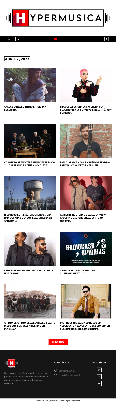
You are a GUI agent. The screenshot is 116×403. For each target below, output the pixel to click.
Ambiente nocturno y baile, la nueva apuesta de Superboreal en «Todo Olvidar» (83, 217)
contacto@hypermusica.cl (69, 375)
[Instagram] (9, 39)
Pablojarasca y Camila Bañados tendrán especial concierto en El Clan (85, 164)
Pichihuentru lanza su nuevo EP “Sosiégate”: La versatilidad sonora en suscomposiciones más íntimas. (85, 326)
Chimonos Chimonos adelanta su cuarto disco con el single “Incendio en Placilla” (29, 326)
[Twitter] (18, 39)
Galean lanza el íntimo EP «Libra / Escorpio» (25, 108)
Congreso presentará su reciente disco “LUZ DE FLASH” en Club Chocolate (29, 164)
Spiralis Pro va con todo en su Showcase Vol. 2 (77, 272)
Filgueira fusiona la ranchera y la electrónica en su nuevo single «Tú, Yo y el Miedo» (86, 109)
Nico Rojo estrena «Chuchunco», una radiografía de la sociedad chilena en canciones (28, 217)
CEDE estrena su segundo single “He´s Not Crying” (28, 272)
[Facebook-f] (14, 39)
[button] (55, 38)
